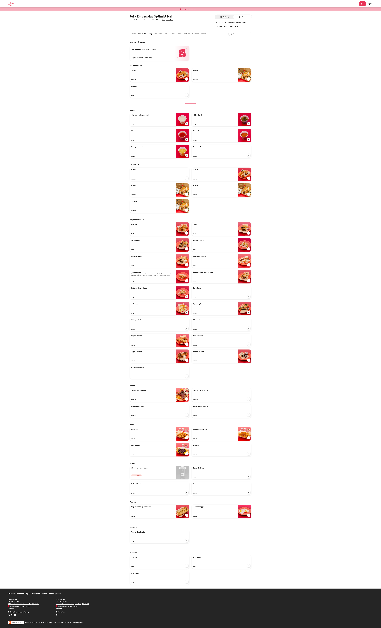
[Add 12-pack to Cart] (186, 210)
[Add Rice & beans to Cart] (186, 453)
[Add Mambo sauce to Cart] (186, 139)
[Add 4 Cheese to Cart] (186, 312)
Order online (12, 612)
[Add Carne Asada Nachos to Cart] (248, 415)
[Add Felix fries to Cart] (186, 437)
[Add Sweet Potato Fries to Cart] (248, 437)
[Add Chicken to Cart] (186, 233)
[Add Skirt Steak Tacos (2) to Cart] (248, 399)
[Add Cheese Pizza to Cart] (248, 328)
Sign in (370, 4)
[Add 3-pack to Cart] (186, 79)
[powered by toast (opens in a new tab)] (16, 622)
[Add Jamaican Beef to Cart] (186, 264)
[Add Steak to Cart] (248, 233)
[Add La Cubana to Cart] (248, 296)
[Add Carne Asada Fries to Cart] (186, 415)
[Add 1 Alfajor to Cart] (186, 565)
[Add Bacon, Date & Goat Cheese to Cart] (248, 280)
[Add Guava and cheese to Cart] (186, 376)
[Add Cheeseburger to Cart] (186, 280)
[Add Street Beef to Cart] (186, 248)
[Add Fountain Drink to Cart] (248, 476)
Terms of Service (31, 622)
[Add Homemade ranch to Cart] (248, 155)
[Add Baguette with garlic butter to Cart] (186, 515)
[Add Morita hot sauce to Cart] (248, 139)
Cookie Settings (77, 622)
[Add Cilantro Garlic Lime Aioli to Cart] (186, 123)
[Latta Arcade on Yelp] (9, 615)
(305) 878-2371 (13, 601)
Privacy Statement (45, 622)
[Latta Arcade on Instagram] (11, 615)
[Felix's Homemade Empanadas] (11, 3)
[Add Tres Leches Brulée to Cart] (186, 540)
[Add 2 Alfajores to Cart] (248, 565)
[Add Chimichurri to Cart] (248, 123)
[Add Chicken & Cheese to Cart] (248, 264)
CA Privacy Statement (61, 622)
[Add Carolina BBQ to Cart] (248, 344)
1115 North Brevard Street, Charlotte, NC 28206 (72, 604)
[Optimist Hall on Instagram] (57, 615)
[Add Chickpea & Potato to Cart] (186, 328)
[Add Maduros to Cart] (248, 453)
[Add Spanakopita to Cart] (248, 312)
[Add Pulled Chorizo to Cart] (248, 248)
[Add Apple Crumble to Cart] (186, 360)
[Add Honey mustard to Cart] (186, 155)
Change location (167, 20)
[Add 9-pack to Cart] (248, 194)
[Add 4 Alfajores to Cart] (186, 581)
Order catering (23, 612)
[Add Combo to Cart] (186, 95)
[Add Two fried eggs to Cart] (248, 515)
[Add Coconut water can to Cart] (248, 492)
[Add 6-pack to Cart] (248, 79)
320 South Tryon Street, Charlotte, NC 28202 (23, 604)
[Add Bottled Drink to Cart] (186, 492)
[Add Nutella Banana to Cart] (248, 360)
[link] (133, 33)
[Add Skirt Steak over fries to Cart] (186, 399)
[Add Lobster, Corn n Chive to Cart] (186, 296)
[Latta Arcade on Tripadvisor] (14, 615)
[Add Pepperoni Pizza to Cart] (186, 344)
